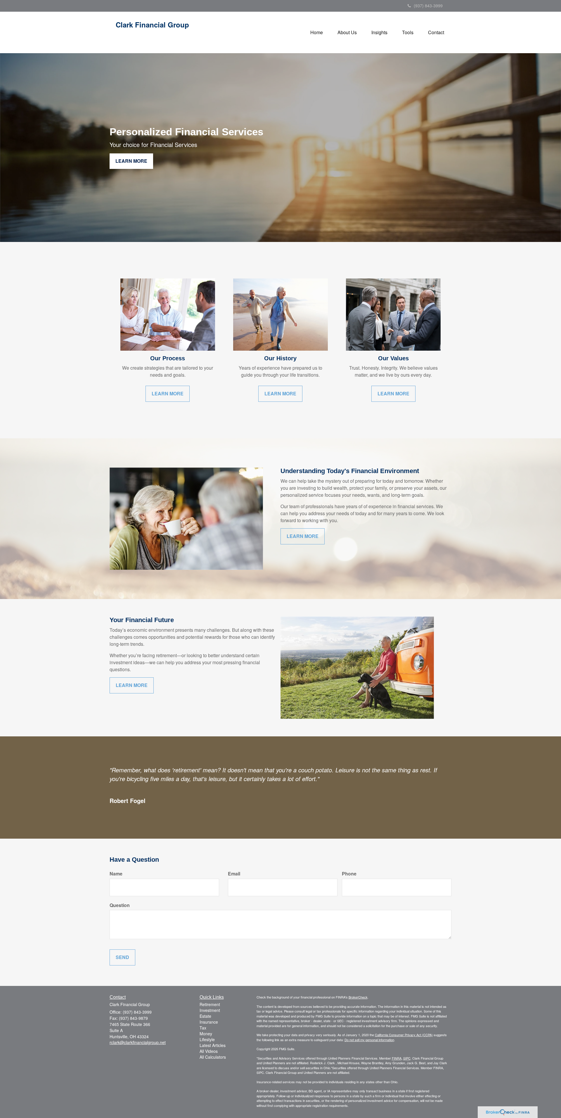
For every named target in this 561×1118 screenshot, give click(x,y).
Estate (205, 1016)
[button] (347, 32)
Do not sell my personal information (369, 1039)
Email (234, 873)
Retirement (210, 1004)
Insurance (209, 1022)
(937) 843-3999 (428, 5)
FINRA (396, 1058)
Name (116, 873)
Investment (210, 1010)
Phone (349, 873)
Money (206, 1033)
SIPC (407, 1058)
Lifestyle (207, 1039)
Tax (203, 1028)
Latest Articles (213, 1045)
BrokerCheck (358, 997)
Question (120, 905)
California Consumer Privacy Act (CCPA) (404, 1034)
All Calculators (213, 1057)
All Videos (209, 1051)
